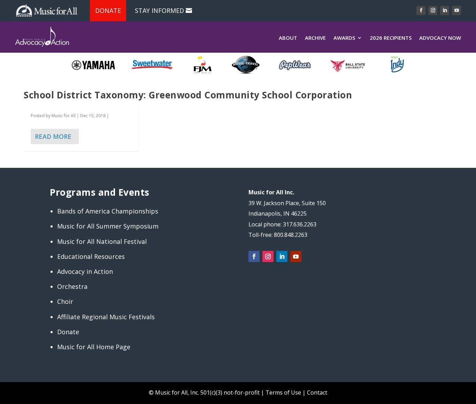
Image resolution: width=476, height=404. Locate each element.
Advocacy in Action (85, 271)
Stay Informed (159, 10)
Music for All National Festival (102, 241)
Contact (317, 392)
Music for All (64, 116)
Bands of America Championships (107, 211)
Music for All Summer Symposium (108, 226)
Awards (344, 38)
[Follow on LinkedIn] (444, 10)
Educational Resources (91, 256)
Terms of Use (283, 392)
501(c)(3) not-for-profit (229, 392)
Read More (53, 136)
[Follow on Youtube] (456, 10)
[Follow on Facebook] (420, 10)
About (288, 38)
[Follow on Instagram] (432, 10)
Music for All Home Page (93, 347)
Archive (315, 38)
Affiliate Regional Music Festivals (106, 317)
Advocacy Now (440, 38)
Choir (65, 301)
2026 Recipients (391, 38)
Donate (108, 10)
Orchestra (72, 286)
